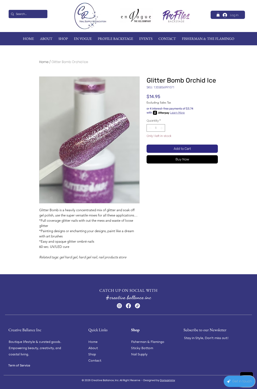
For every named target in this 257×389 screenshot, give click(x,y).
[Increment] (161, 127)
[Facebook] (128, 305)
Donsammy (167, 380)
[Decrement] (149, 127)
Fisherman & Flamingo (147, 341)
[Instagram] (119, 305)
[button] (218, 15)
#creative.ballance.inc (128, 297)
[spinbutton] (155, 127)
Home (44, 62)
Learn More (177, 112)
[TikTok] (137, 305)
